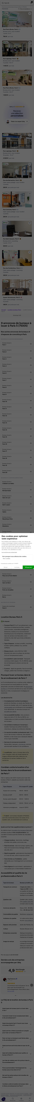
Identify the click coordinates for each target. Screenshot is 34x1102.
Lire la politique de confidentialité (9, 552)
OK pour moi (28, 567)
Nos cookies (6, 558)
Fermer (6, 567)
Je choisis (17, 567)
